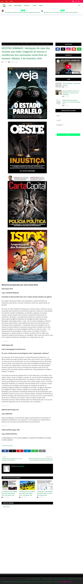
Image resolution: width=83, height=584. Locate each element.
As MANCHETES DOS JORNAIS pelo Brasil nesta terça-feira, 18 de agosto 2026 (45, 493)
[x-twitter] (76, 1)
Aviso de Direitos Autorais (60, 579)
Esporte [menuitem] (41, 5)
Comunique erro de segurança (74, 579)
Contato (11, 1)
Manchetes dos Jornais (14, 44)
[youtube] (73, 49)
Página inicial (6, 44)
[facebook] (73, 1)
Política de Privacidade (47, 579)
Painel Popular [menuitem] (18, 5)
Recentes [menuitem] (26, 5)
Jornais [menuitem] (34, 5)
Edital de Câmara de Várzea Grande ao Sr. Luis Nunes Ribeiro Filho (71, 102)
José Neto (5, 62)
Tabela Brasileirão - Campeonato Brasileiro (71, 84)
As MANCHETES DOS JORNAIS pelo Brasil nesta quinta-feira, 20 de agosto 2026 (9, 493)
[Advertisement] (41, 28)
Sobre (6, 1)
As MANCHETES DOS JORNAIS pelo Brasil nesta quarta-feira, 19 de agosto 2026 (27, 493)
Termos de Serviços (35, 579)
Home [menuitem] (10, 5)
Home (2, 1)
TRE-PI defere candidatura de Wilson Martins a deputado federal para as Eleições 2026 (23, 12)
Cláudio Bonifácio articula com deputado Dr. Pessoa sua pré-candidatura (70, 92)
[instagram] (78, 1)
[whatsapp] (79, 49)
